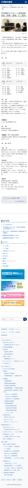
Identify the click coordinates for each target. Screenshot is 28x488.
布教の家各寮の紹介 (8, 354)
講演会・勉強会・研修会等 (9, 444)
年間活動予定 (4, 329)
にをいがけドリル (7, 361)
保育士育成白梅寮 (8, 474)
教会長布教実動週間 (8, 347)
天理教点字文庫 (18, 375)
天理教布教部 (6, 2)
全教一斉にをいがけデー (9, 342)
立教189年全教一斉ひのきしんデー (12, 429)
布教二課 (5, 256)
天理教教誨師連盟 (8, 388)
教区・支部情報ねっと (8, 438)
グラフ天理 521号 (19, 201)
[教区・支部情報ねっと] (14, 274)
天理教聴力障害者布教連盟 (11, 408)
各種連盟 (5, 378)
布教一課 (5, 253)
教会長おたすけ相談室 (9, 373)
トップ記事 (5, 248)
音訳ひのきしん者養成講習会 (11, 396)
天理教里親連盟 (7, 381)
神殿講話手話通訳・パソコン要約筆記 (12, 465)
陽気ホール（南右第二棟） (18, 468)
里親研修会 (17, 446)
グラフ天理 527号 (7, 224)
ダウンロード (4, 332)
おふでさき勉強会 (8, 446)
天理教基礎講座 (7, 458)
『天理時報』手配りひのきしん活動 (11, 436)
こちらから (16, 162)
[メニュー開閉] (25, 2)
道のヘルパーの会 (8, 419)
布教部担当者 (4, 335)
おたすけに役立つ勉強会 (9, 368)
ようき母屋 (6, 468)
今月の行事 (11, 329)
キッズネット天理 (9, 412)
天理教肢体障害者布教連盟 (11, 410)
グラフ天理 (5, 246)
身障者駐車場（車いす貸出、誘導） (12, 470)
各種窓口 (5, 371)
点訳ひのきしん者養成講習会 (11, 394)
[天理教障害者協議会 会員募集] (14, 286)
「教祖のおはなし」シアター (10, 463)
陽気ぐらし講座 (6, 356)
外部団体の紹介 (6, 415)
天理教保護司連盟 (19, 388)
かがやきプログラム (8, 431)
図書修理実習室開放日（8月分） (11, 235)
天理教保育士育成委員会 (9, 472)
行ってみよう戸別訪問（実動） (12, 198)
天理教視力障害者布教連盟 (11, 405)
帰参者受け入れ (6, 461)
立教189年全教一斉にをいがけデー (12, 344)
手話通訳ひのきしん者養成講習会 (12, 398)
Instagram (17, 332)
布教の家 (5, 349)
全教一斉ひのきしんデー (9, 427)
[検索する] (25, 319)
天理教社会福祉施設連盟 (9, 383)
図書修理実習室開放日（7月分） (11, 238)
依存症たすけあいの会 (9, 417)
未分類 (4, 263)
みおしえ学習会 (18, 431)
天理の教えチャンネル (8, 251)
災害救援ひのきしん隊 (8, 434)
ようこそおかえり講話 (19, 458)
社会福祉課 (5, 266)
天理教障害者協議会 (8, 403)
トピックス (17, 329)
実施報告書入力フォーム (9, 358)
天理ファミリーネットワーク (10, 421)
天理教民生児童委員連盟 (9, 385)
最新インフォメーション (9, 261)
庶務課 (4, 258)
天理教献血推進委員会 (9, 401)
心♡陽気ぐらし (6, 363)
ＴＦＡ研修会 (7, 448)
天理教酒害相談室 (8, 375)
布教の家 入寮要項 (8, 351)
